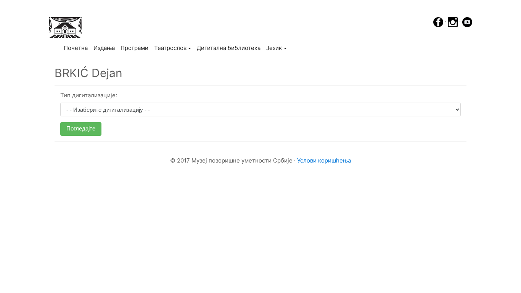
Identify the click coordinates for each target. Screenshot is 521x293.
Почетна (77, 48)
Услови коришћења (324, 160)
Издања (104, 48)
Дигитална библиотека (228, 48)
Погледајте (80, 128)
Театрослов (170, 48)
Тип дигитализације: (88, 95)
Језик (274, 48)
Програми (134, 48)
